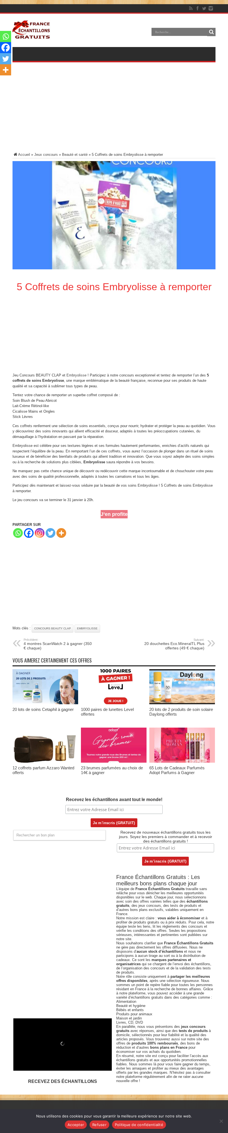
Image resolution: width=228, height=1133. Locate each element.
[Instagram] (39, 533)
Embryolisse (76, 375)
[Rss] (191, 8)
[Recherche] (211, 32)
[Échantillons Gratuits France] (32, 36)
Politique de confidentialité (139, 1124)
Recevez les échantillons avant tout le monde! (114, 799)
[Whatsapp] (18, 533)
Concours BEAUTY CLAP (52, 628)
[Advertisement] (114, 111)
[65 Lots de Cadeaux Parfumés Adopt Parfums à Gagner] (182, 761)
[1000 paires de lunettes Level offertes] (114, 703)
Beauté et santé (75, 154)
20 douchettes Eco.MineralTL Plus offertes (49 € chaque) (174, 644)
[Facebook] (197, 8)
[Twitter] (204, 8)
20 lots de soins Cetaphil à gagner (43, 709)
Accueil (24, 154)
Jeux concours (46, 154)
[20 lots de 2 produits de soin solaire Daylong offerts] (182, 703)
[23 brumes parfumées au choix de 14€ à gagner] (114, 761)
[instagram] (211, 8)
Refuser (99, 1124)
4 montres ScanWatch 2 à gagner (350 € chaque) (58, 644)
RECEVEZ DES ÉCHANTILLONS (62, 1081)
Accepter (76, 1124)
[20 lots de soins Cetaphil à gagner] (45, 703)
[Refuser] (221, 1121)
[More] (61, 533)
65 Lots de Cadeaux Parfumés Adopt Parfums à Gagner (177, 770)
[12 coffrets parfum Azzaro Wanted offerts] (45, 761)
